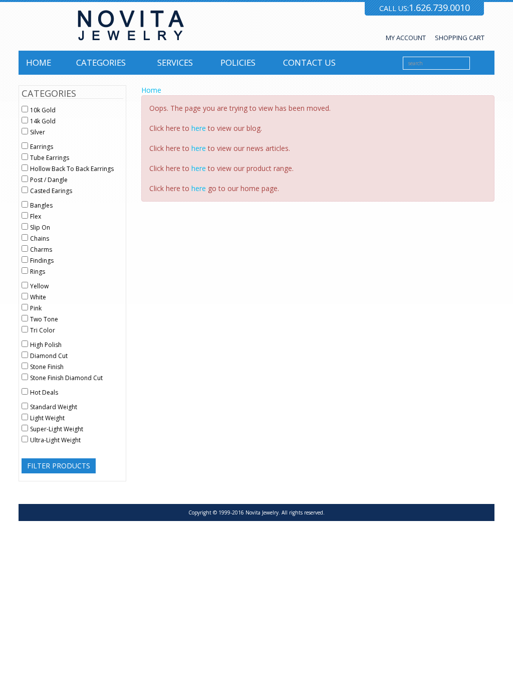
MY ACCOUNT (406, 37)
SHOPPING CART (459, 37)
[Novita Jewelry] (131, 25)
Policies (237, 62)
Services (175, 62)
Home (38, 62)
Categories (101, 62)
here (198, 128)
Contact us (309, 62)
